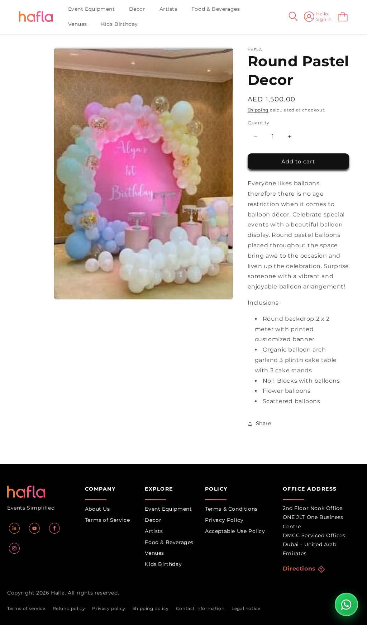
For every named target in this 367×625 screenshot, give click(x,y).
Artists (154, 531)
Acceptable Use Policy (235, 531)
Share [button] (263, 423)
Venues (154, 553)
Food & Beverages (169, 542)
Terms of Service (107, 520)
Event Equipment (168, 509)
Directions (299, 568)
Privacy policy (108, 608)
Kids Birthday (163, 564)
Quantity (259, 122)
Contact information (200, 608)
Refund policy (69, 608)
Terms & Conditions (231, 509)
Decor (153, 520)
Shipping (258, 110)
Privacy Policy (224, 520)
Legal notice (246, 608)
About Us (97, 509)
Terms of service (26, 608)
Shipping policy (151, 608)
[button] (94, 8)
